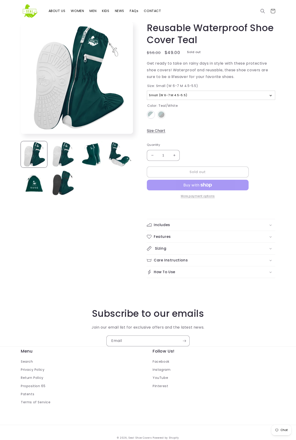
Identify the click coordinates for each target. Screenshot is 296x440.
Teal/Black (161, 115)
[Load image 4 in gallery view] (120, 154)
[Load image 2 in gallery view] (62, 154)
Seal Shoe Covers (140, 438)
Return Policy (32, 377)
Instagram (161, 369)
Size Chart (156, 130)
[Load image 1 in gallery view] (34, 154)
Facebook (161, 361)
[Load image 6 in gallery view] (62, 183)
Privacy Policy (32, 369)
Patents (27, 394)
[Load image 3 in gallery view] (91, 154)
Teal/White (151, 115)
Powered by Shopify (166, 438)
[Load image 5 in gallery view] (34, 183)
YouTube (160, 377)
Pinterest (160, 386)
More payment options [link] (198, 196)
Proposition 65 (33, 386)
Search (27, 361)
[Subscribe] (184, 340)
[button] (263, 11)
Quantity (153, 145)
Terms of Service (36, 402)
